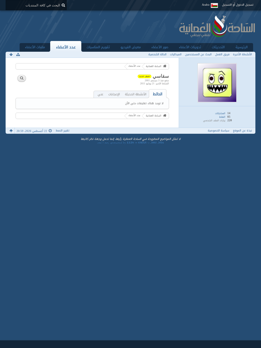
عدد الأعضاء (66, 47)
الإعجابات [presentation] (114, 94)
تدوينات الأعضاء (190, 47)
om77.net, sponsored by (130, 142)
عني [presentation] (100, 94)
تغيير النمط (62, 130)
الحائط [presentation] (157, 94)
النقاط (222, 117)
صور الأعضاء (159, 47)
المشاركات (220, 113)
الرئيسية (242, 47)
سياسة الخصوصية (218, 130)
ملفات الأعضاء (35, 47)
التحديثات (218, 47)
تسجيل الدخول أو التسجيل (237, 4)
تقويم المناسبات (98, 47)
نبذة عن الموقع (242, 130)
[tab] (157, 94)
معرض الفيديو (131, 47)
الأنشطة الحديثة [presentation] (135, 94)
